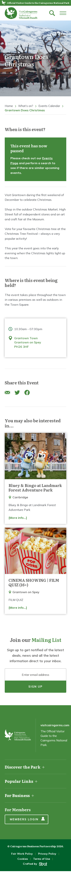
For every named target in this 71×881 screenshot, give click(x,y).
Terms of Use (41, 859)
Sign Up (35, 686)
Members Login (24, 819)
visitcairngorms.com (55, 725)
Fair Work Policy (22, 853)
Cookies (22, 859)
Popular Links (19, 781)
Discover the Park (22, 767)
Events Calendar (49, 106)
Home (9, 106)
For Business (17, 795)
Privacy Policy (47, 853)
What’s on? (25, 106)
